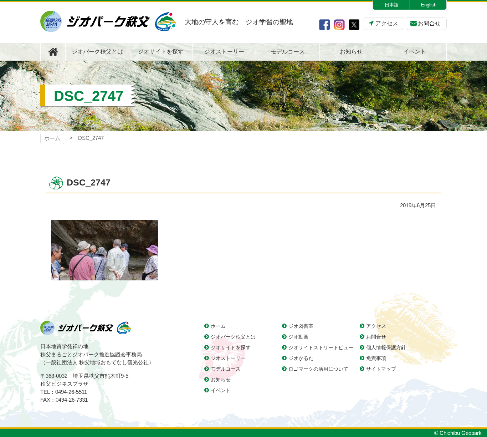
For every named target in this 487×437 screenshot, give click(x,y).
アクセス (386, 23)
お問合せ (429, 23)
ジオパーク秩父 (108, 21)
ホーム (52, 138)
